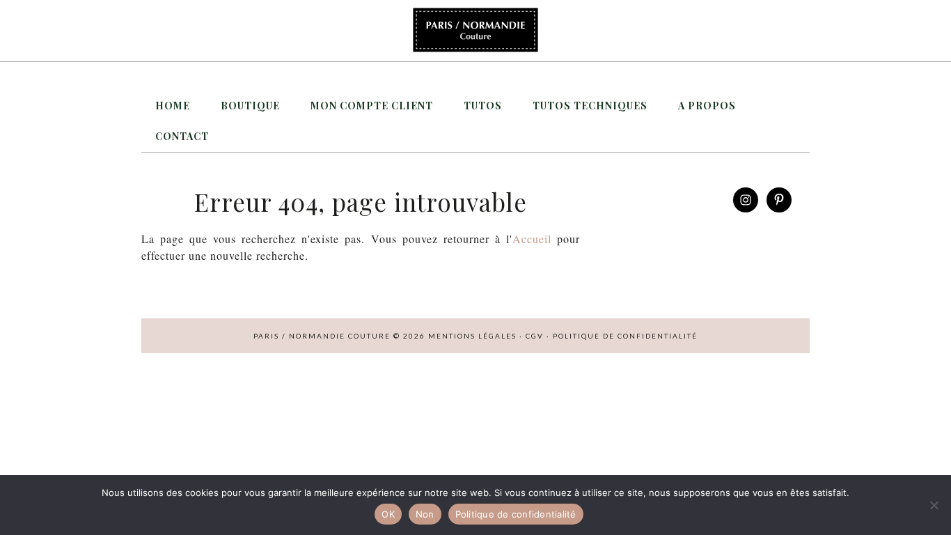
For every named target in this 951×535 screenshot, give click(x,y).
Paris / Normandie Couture (475, 30)
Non (425, 514)
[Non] (934, 505)
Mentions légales (472, 336)
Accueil (531, 238)
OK (388, 514)
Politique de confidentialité (625, 336)
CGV (535, 336)
